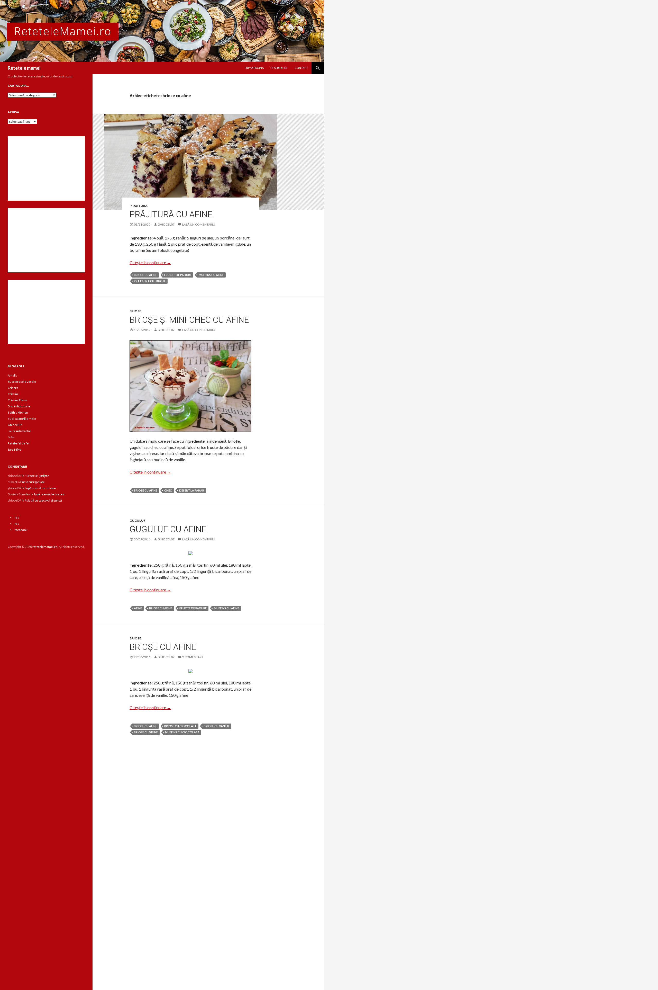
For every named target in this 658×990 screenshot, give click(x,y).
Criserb (13, 388)
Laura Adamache (19, 431)
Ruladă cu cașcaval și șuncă (43, 500)
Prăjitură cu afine (171, 214)
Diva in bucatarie (19, 406)
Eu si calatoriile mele (22, 419)
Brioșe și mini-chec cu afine (189, 320)
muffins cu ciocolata (182, 732)
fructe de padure (177, 275)
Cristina (13, 394)
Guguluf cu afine (168, 529)
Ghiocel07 (15, 425)
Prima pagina (254, 67)
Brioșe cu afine (163, 647)
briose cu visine (146, 732)
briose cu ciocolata (180, 726)
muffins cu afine (211, 275)
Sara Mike (14, 449)
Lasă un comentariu (198, 224)
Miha (11, 437)
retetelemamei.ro (44, 547)
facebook (21, 530)
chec (168, 490)
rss (17, 517)
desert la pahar (191, 490)
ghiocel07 (166, 224)
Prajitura (139, 206)
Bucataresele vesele (22, 381)
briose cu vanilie (217, 726)
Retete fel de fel (18, 443)
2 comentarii (192, 657)
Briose (135, 311)
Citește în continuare (150, 262)
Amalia (12, 375)
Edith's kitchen (18, 412)
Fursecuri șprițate (37, 476)
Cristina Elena (17, 400)
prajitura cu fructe (150, 281)
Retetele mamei (24, 68)
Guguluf (137, 520)
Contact (301, 67)
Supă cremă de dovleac (41, 488)
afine (138, 608)
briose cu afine (145, 275)
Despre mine (279, 67)
